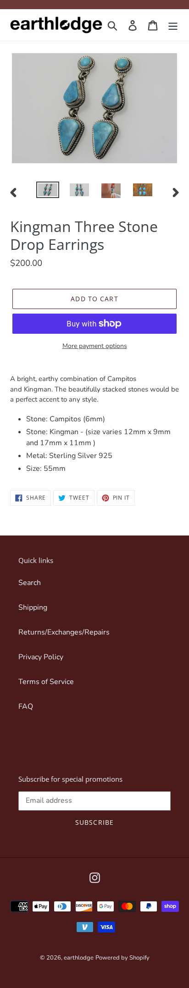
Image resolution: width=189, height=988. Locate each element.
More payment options (94, 346)
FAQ (25, 706)
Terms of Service (46, 682)
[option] (48, 191)
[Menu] (173, 25)
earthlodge (79, 958)
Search (29, 583)
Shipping (32, 607)
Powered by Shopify (122, 958)
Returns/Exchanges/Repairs (64, 632)
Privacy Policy (40, 657)
